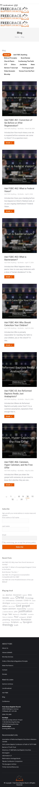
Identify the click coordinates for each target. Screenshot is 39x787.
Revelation (26, 619)
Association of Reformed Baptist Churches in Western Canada (19, 740)
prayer (29, 617)
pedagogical (22, 617)
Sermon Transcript (11, 68)
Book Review (25, 58)
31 (22, 499)
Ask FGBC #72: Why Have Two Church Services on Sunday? (18, 563)
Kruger (4, 614)
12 (13, 499)
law (10, 614)
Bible (30, 595)
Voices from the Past (26, 71)
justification (25, 611)
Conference (6, 701)
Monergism (6, 753)
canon (12, 598)
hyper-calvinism (9, 609)
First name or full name (10, 517)
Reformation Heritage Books (11, 758)
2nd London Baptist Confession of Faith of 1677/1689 (19, 744)
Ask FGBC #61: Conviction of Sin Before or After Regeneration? (18, 123)
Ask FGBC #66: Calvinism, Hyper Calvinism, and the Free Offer (18, 465)
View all (7, 55)
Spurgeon (27, 622)
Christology (29, 598)
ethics (4, 606)
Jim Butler (23, 64)
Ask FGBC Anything (20, 55)
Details (8, 143)
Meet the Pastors (7, 665)
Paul (16, 617)
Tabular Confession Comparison (12, 761)
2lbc (3, 595)
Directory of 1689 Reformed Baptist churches (16, 750)
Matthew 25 (16, 614)
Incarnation (30, 609)
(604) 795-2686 (6, 714)
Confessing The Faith (26, 61)
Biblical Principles (10, 58)
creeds (33, 600)
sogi (21, 622)
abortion (9, 595)
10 (27, 496)
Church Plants (9, 61)
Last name (6, 526)
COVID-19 (27, 600)
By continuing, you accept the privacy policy (20, 542)
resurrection (15, 620)
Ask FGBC (5, 693)
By (21, 128)
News (33, 64)
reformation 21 (7, 756)
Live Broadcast (8, 5)
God (18, 606)
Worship (7, 74)
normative (31, 614)
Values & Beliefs (7, 652)
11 (32, 496)
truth (16, 625)
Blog (3, 697)
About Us (5, 648)
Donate (4, 674)
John (16, 611)
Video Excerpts (9, 71)
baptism (24, 595)
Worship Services (7, 657)
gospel (26, 606)
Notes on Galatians (7, 617)
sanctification (6, 622)
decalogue (6, 603)
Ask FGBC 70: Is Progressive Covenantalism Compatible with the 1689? (16, 576)
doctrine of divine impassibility (19, 603)
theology (7, 625)
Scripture (15, 622)
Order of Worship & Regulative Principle (15, 661)
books (5, 598)
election (31, 603)
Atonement (17, 595)
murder (23, 614)
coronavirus (10, 600)
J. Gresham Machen (7, 611)
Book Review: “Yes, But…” (10, 572)
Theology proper (28, 68)
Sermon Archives (7, 684)
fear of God (11, 606)
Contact (4, 670)
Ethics (13, 64)
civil (3, 600)
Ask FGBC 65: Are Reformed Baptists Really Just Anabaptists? (18, 393)
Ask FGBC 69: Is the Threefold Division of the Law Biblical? (17, 581)
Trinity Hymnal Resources (10, 767)
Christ (19, 597)
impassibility (21, 609)
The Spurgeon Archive (9, 764)
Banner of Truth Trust (9, 747)
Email (4, 535)
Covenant (19, 600)
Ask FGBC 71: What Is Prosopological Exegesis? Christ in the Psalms (19, 568)
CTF (5, 64)
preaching (6, 620)
